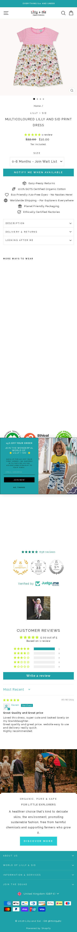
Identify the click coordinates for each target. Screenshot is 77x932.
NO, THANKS (19, 487)
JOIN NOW (19, 480)
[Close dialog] (74, 440)
